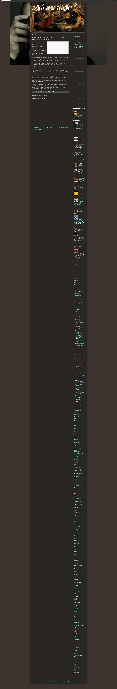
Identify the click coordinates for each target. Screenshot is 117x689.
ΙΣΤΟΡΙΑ (75, 559)
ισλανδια (75, 557)
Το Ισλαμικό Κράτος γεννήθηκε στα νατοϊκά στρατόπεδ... (80, 381)
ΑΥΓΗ (75, 510)
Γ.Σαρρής (76, 520)
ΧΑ (74, 652)
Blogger (68, 681)
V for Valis (76, 426)
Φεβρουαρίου (78, 408)
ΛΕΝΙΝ (75, 580)
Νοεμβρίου (77, 293)
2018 (75, 282)
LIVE (75, 664)
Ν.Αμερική (76, 594)
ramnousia (76, 440)
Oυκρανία (76, 670)
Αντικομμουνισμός (77, 501)
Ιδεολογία (76, 554)
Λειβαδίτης (76, 579)
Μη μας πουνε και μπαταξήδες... (78, 320)
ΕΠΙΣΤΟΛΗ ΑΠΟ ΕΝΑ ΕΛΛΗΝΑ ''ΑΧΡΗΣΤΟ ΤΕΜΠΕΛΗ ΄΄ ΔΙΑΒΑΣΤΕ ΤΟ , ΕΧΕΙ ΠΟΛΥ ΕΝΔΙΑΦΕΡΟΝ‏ (79, 201)
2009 (75, 420)
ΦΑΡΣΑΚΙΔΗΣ (77, 647)
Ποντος (75, 619)
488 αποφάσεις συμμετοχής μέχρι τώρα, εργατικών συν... (79, 360)
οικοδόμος (76, 480)
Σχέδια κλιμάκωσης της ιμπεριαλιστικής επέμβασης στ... (79, 367)
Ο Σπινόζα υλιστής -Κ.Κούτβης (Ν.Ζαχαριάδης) (81, 166)
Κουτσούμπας (76, 577)
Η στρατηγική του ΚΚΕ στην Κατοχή (79, 352)
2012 (75, 414)
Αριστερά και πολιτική (78, 453)
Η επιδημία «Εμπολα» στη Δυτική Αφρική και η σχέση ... (79, 323)
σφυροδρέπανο (77, 487)
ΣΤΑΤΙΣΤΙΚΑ (76, 633)
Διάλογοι (75, 532)
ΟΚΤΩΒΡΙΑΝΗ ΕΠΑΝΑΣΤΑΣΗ (77, 601)
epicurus (75, 433)
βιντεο (75, 518)
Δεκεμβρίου (77, 291)
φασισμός (76, 649)
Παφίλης (75, 611)
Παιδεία (75, 605)
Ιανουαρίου (77, 410)
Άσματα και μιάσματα (78, 448)
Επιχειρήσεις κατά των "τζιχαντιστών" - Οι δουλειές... (79, 371)
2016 (75, 286)
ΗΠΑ (75, 548)
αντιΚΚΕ (75, 499)
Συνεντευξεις (76, 639)
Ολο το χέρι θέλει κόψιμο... (78, 385)
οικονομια (76, 598)
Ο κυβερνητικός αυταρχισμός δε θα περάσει (81, 193)
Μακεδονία (76, 585)
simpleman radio (77, 444)
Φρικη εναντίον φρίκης (79, 378)
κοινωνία (75, 573)
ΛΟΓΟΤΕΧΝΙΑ (77, 583)
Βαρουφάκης (76, 513)
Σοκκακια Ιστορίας (77, 628)
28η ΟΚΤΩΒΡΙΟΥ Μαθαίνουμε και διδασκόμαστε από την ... (79, 298)
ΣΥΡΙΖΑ (75, 641)
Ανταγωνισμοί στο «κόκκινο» (77, 153)
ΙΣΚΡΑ (75, 555)
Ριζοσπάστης (76, 622)
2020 (75, 278)
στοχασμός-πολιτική (78, 485)
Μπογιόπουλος (77, 591)
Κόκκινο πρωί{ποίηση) (78, 46)
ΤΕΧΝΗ (75, 644)
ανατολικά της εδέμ (78, 470)
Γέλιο (75, 523)
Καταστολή (76, 563)
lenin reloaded (76, 436)
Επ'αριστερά (76, 456)
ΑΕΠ (75, 493)
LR (74, 666)
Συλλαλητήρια (77, 634)
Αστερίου (76, 507)
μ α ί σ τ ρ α (76, 477)
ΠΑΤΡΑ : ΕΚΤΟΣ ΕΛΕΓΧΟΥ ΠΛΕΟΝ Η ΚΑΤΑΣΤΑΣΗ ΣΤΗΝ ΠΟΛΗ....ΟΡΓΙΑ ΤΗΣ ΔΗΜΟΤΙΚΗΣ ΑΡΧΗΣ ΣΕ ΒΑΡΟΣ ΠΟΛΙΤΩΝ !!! (79, 219)
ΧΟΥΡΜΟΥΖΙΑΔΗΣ (78, 655)
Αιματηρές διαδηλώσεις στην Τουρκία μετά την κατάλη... (80, 375)
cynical (75, 431)
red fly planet (76, 442)
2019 (75, 280)
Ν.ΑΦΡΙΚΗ (76, 596)
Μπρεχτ (75, 593)
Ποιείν (75, 464)
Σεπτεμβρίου (78, 395)
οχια (75, 482)
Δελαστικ (76, 527)
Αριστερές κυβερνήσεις (78, 506)
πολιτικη (75, 614)
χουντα (75, 653)
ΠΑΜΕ (75, 606)
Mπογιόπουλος (77, 667)
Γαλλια (75, 521)
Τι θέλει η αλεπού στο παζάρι (79, 349)
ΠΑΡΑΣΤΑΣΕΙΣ (77, 610)
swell (75, 445)
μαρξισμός (76, 587)
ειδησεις (75, 540)
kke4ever (75, 434)
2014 (75, 289)
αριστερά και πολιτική (78, 504)
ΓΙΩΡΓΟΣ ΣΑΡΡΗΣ (78, 41)
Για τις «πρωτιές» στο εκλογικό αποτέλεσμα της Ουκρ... (79, 307)
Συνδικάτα (76, 638)
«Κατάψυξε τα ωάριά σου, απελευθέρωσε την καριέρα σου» (79, 344)
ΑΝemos (75, 450)
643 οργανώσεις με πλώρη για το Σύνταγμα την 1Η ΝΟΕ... (79, 337)
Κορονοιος (76, 576)
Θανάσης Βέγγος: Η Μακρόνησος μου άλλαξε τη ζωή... (81, 125)
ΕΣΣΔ (75, 546)
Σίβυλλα (75, 465)
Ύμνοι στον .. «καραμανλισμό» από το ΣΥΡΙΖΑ (80, 356)
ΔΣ (74, 535)
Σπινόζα (75, 630)
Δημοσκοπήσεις (77, 529)
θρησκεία (75, 552)
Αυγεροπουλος (77, 509)
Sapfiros (75, 425)
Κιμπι (75, 461)
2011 (75, 416)
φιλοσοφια (76, 650)
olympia (75, 437)
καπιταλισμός (76, 562)
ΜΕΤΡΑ (75, 588)
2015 (75, 288)
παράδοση (76, 608)
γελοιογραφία (76, 524)
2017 (75, 284)
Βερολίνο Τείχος (77, 516)
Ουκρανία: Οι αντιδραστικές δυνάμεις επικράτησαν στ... (79, 314)
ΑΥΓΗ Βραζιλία (77, 512)
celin (75, 430)
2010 (75, 418)
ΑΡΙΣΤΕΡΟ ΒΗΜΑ (77, 451)
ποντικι (75, 617)
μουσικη (75, 590)
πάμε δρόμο (76, 484)
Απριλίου (77, 405)
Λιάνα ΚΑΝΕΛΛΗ (77, 582)
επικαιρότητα (76, 543)
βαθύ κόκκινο (76, 472)
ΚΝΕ (75, 571)
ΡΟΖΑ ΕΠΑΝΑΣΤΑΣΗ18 (79, 625)
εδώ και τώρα (52, 7)
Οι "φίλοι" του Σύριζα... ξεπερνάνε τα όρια (82, 180)
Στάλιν (75, 631)
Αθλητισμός (76, 495)
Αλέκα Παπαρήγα (77, 498)
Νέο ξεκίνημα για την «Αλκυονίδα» (79, 364)
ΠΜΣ (75, 613)
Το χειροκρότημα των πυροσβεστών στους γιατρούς (79, 140)
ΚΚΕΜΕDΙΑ (76, 569)
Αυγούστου (77, 397)
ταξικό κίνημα (77, 642)
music (75, 669)
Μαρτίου (77, 406)
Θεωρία (75, 551)
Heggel (75, 661)
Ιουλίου (76, 399)
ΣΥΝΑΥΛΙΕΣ (76, 636)
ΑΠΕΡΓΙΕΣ (76, 502)
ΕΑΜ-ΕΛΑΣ (76, 537)
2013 (75, 412)
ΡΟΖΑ (75, 624)
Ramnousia (76, 423)
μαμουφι (75, 479)
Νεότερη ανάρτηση (36, 127)
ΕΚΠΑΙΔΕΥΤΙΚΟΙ (77, 541)
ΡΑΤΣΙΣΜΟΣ (76, 620)
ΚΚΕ (75, 568)
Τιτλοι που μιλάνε (78, 347)
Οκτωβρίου (77, 295)
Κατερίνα (76, 458)
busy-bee (75, 428)
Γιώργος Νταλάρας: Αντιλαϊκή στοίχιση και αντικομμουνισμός (79, 236)
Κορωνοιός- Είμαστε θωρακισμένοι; (78, 42)
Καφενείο (76, 459)
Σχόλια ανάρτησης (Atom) (43, 129)
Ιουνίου (76, 401)
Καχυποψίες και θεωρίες (80, 311)
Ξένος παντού (77, 317)
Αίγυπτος (76, 496)
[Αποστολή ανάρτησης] (53, 91)
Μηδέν (76, 330)
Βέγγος (75, 515)
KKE (75, 663)
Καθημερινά (76, 560)
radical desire (76, 439)
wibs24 (62, 681)
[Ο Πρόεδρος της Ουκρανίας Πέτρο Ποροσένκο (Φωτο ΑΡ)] (58, 47)
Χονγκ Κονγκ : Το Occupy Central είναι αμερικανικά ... (79, 392)
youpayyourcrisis (77, 447)
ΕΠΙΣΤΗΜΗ (76, 545)
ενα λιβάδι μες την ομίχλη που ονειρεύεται (79, 474)
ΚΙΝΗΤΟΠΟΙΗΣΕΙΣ (78, 565)
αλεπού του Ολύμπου (78, 469)
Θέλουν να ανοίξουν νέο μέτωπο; (79, 341)
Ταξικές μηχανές (77, 467)
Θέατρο (75, 549)
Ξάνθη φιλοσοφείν (77, 462)
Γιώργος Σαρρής (77, 454)
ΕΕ (74, 538)
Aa (74, 658)
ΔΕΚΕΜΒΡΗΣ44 (77, 526)
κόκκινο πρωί (76, 476)
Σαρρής (75, 627)
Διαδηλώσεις (76, 530)
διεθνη (75, 534)
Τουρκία (75, 645)
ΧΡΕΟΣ (75, 656)
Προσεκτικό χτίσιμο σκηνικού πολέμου (79, 333)
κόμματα (75, 574)
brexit (75, 659)
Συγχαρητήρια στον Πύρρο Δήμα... (81, 250)
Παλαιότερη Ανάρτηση (64, 127)
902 (33, 42)
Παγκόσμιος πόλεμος (78, 603)
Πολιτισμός (76, 616)
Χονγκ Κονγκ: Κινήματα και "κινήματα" (78, 388)
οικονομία (76, 599)
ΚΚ (74, 566)
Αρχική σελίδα (50, 127)
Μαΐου (76, 403)
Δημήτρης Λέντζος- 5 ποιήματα (78, 48)
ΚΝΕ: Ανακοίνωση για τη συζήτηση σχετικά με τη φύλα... (79, 327)
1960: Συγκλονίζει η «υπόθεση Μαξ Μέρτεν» (79, 303)
